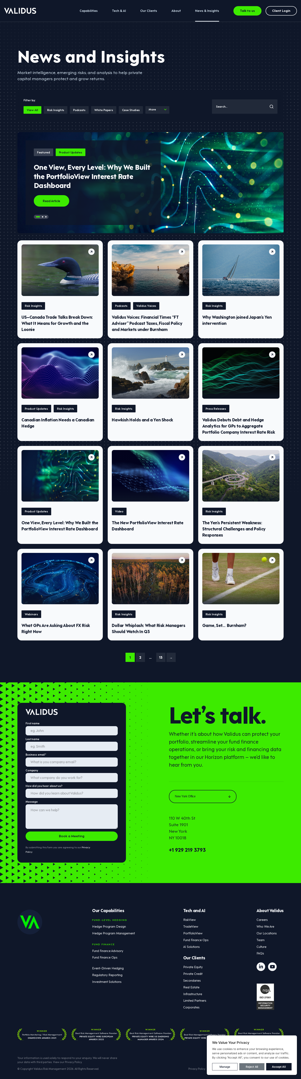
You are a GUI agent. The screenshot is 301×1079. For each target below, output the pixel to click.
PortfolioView (193, 933)
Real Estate (191, 987)
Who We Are (265, 926)
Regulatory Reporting (107, 974)
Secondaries (192, 980)
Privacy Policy (73, 1062)
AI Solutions (191, 946)
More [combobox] (152, 109)
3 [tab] (45, 216)
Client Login (281, 10)
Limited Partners (194, 1000)
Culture (261, 946)
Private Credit (193, 973)
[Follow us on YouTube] (272, 966)
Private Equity (193, 966)
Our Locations (267, 933)
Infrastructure (192, 993)
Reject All (252, 1066)
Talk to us (247, 10)
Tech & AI (119, 10)
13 (160, 657)
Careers (262, 919)
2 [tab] (42, 216)
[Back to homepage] (20, 11)
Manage (225, 1066)
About (176, 10)
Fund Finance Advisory (107, 950)
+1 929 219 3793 (187, 849)
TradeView (190, 926)
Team (261, 939)
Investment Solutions (106, 981)
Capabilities (89, 10)
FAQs (260, 953)
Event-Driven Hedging (108, 968)
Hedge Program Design (109, 926)
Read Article (51, 200)
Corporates (191, 1007)
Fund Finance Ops (104, 957)
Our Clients (148, 10)
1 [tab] (38, 216)
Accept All (279, 1066)
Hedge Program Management (113, 933)
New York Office (185, 796)
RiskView (189, 919)
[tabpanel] (150, 182)
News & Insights (207, 10)
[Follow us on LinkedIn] (261, 966)
